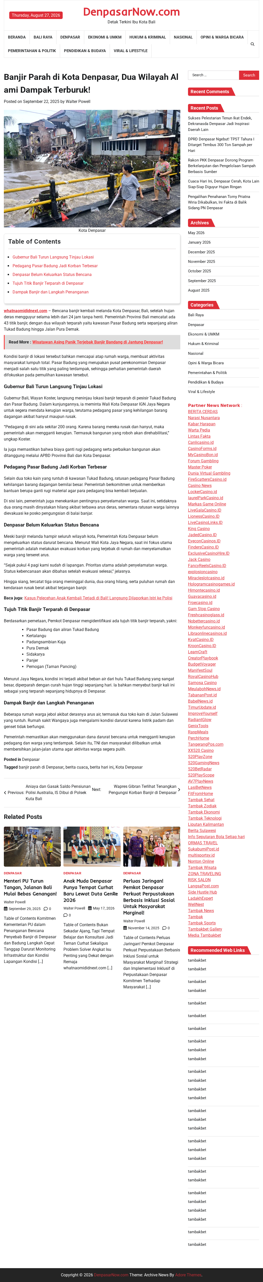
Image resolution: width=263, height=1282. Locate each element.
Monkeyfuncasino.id (206, 627)
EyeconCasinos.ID (204, 541)
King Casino (199, 528)
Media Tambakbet (204, 935)
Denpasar (70, 37)
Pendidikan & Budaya (85, 51)
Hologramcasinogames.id (211, 584)
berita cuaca (76, 767)
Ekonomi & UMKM (104, 37)
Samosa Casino (202, 682)
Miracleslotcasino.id (206, 578)
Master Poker (200, 467)
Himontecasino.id (204, 590)
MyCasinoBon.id (203, 454)
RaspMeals (198, 732)
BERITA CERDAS (203, 411)
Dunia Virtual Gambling (209, 473)
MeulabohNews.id (204, 688)
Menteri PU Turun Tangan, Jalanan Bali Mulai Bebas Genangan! (30, 887)
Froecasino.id (200, 602)
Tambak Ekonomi (204, 812)
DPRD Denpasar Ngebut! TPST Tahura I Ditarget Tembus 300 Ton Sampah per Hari (221, 145)
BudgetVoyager (202, 664)
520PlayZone (200, 756)
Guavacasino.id (202, 596)
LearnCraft (197, 651)
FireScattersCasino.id (207, 479)
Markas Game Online (207, 504)
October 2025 (199, 271)
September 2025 (202, 281)
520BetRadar (200, 769)
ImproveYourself (203, 713)
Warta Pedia (199, 430)
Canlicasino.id (201, 442)
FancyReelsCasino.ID (207, 565)
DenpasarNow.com (131, 11)
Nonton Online (201, 861)
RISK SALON (199, 879)
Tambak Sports (202, 923)
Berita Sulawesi (202, 830)
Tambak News (201, 910)
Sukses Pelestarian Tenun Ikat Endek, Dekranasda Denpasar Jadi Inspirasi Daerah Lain (220, 124)
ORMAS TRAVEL (203, 842)
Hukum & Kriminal (147, 37)
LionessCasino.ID (204, 516)
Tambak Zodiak (202, 805)
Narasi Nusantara (204, 417)
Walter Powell (78, 101)
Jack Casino (199, 559)
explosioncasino (203, 571)
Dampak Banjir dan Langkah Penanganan (51, 292)
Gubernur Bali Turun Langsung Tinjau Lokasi (53, 257)
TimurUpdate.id (202, 707)
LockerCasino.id (202, 491)
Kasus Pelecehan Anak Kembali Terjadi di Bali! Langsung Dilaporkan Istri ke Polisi (98, 598)
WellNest (196, 904)
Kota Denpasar (129, 767)
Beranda (17, 37)
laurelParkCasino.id (205, 497)
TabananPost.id (202, 695)
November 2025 (201, 261)
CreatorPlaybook (203, 658)
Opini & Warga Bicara (222, 37)
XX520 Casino (201, 750)
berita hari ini (102, 767)
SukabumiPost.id (203, 849)
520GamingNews (203, 762)
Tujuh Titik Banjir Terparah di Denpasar (48, 283)
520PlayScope (201, 775)
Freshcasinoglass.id (206, 615)
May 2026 (196, 233)
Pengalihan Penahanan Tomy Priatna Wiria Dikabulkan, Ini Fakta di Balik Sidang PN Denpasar (219, 202)
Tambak (195, 916)
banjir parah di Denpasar (41, 767)
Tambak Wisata (202, 867)
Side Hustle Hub (202, 892)
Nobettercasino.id (204, 621)
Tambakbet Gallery (205, 929)
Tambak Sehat (201, 799)
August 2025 (198, 290)
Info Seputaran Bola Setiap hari (216, 836)
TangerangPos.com (205, 744)
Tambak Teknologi (205, 818)
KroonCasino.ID (202, 645)
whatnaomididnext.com (25, 310)
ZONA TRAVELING (204, 873)
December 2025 (201, 252)
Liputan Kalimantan (206, 824)
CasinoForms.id (202, 448)
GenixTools (198, 725)
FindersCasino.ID (203, 547)
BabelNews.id (200, 701)
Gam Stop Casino (204, 608)
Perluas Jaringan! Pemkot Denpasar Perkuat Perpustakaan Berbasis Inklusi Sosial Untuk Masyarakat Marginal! (149, 897)
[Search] (252, 44)
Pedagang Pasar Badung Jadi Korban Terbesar (55, 265)
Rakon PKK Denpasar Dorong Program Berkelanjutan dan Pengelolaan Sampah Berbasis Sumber (222, 166)
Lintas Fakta (199, 436)
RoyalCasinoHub (203, 676)
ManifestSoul (200, 670)
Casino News (200, 485)
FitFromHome (200, 793)
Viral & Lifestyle (130, 51)
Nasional (183, 37)
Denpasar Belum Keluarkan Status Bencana (52, 274)
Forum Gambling (203, 460)
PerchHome (198, 738)
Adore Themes (188, 1275)
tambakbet (197, 960)
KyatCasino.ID (201, 639)
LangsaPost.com (203, 886)
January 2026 (199, 242)
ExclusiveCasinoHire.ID (209, 553)
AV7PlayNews (200, 781)
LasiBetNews (200, 787)
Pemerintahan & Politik (32, 51)
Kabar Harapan (201, 424)
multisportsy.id (201, 855)
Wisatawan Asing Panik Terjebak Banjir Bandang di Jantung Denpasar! (97, 342)
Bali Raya (43, 37)
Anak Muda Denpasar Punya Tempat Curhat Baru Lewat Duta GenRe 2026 (90, 890)
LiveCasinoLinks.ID (205, 522)
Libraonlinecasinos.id (207, 633)
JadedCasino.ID (202, 534)
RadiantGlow (199, 719)
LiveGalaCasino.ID (204, 510)
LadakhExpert (200, 898)
